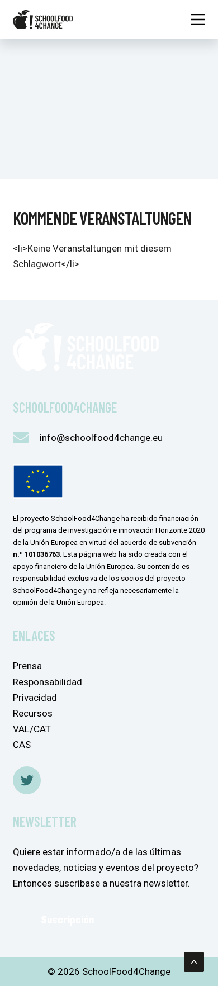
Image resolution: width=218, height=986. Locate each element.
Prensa (27, 665)
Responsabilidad (47, 682)
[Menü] (198, 19)
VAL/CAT (32, 728)
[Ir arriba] (194, 962)
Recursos (33, 713)
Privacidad (35, 697)
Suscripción (67, 919)
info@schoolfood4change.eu (101, 437)
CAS (22, 744)
